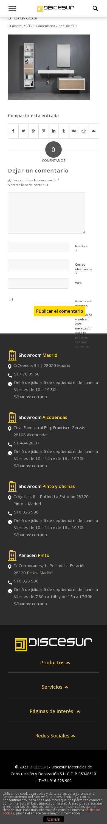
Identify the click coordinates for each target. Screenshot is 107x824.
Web (78, 283)
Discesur (71, 26)
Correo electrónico (83, 269)
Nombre (81, 248)
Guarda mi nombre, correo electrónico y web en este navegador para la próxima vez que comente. (83, 323)
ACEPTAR (53, 819)
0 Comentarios (44, 26)
